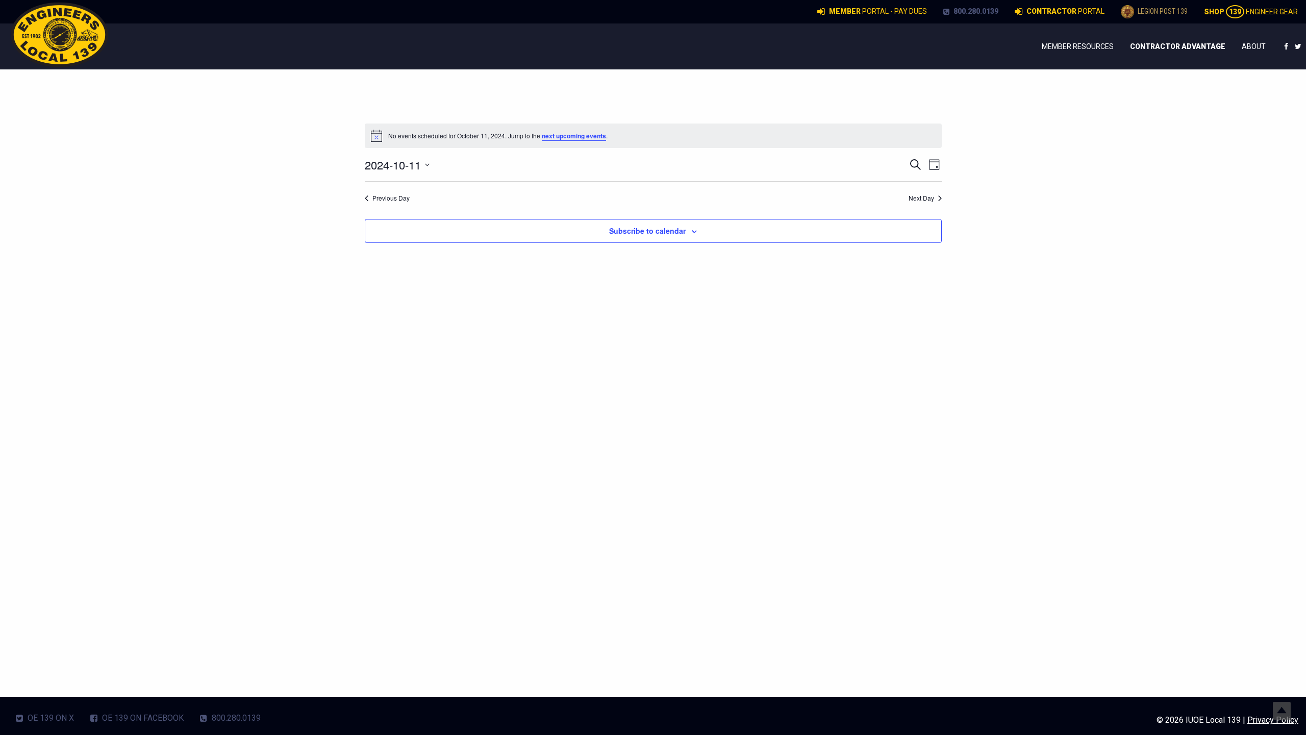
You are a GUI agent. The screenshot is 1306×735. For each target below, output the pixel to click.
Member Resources (1078, 46)
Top (1282, 711)
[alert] (653, 136)
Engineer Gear (1251, 12)
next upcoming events (574, 135)
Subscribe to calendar (647, 231)
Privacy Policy (1272, 720)
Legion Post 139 (1162, 11)
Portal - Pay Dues (878, 11)
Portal (1065, 11)
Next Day (921, 198)
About (1254, 46)
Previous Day (391, 198)
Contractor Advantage (1177, 46)
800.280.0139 (975, 11)
